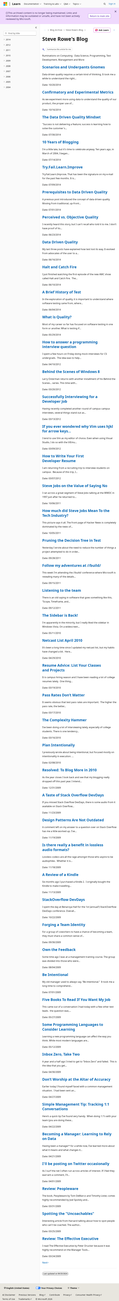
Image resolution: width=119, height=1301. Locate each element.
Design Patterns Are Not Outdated (73, 819)
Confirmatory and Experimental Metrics (77, 92)
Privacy (66, 1294)
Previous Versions (27, 1294)
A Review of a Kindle (60, 874)
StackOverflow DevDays (63, 899)
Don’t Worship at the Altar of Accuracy (76, 1079)
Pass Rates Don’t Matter (63, 694)
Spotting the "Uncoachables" (68, 1213)
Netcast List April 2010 (62, 640)
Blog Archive (56, 30)
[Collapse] (36, 27)
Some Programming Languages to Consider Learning (72, 1027)
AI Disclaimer (8, 1294)
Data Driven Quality (60, 241)
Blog (41, 1294)
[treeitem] (19, 39)
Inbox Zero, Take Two (61, 1054)
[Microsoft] (5, 4)
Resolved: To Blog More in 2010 (69, 769)
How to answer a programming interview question (70, 344)
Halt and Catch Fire (59, 266)
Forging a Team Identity (63, 924)
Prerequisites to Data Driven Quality (74, 191)
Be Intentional (55, 974)
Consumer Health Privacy (88, 1294)
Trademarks (24, 1299)
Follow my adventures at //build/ (71, 565)
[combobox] (19, 33)
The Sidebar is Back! (60, 615)
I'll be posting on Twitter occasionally (75, 1163)
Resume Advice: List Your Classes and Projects (71, 667)
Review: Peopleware (60, 1188)
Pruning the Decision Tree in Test (71, 540)
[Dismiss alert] (115, 11)
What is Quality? (57, 316)
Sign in (112, 3)
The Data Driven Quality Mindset (71, 117)
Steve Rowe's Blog (74, 30)
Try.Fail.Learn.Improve (62, 167)
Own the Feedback (59, 949)
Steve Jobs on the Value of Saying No (74, 485)
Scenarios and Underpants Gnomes (73, 67)
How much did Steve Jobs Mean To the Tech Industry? (76, 513)
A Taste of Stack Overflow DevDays (73, 794)
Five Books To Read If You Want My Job (76, 999)
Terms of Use (8, 1299)
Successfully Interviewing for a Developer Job (70, 399)
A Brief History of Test (61, 291)
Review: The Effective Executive (70, 1238)
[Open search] (105, 4)
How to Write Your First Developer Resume (63, 458)
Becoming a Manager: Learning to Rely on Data (76, 1136)
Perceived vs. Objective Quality (70, 217)
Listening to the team (61, 590)
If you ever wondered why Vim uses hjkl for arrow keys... (77, 428)
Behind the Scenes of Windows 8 (71, 371)
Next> (45, 1262)
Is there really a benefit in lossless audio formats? (72, 847)
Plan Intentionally (58, 744)
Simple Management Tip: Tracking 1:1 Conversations (75, 1106)
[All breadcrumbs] (44, 30)
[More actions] (114, 30)
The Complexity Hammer (64, 719)
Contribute (54, 1294)
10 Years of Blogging (60, 141)
